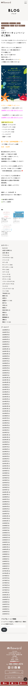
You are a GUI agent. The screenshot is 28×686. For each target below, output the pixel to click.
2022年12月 (5, 435)
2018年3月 (5, 566)
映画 (3, 308)
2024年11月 (5, 380)
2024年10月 (5, 382)
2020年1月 (5, 513)
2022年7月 (5, 447)
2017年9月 (5, 576)
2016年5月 (5, 609)
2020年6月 (5, 502)
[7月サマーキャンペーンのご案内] (6, 214)
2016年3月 (5, 614)
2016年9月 (5, 599)
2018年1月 (4, 568)
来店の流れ (5, 310)
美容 (3, 28)
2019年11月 (5, 518)
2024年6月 (5, 392)
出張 (3, 298)
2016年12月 (5, 595)
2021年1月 (4, 490)
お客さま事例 (6, 250)
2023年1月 (5, 432)
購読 (4, 630)
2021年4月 (5, 482)
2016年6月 (5, 607)
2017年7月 (5, 578)
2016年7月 (5, 604)
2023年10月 (5, 411)
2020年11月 (5, 494)
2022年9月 (5, 442)
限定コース (5, 322)
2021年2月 (5, 487)
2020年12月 (5, 492)
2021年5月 (5, 480)
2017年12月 (5, 571)
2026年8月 (5, 330)
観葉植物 (4, 317)
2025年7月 (5, 361)
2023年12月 (5, 406)
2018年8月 (5, 554)
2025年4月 (5, 368)
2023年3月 (5, 428)
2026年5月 (5, 337)
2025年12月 (5, 349)
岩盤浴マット (21, 25)
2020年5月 (5, 504)
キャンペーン (12, 23)
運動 (3, 319)
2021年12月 (5, 463)
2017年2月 (5, 590)
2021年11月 (5, 466)
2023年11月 (5, 408)
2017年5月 (5, 583)
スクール (4, 272)
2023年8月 (5, 416)
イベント (4, 260)
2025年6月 (5, 363)
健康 (16, 25)
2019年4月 (5, 535)
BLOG (4, 248)
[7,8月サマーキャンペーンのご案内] (6, 228)
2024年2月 (5, 401)
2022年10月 (5, 439)
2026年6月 (5, 334)
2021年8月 (5, 473)
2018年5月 (5, 561)
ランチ (4, 286)
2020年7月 (5, 499)
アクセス (4, 255)
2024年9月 (5, 385)
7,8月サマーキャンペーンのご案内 (6, 232)
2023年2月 (5, 430)
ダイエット (5, 279)
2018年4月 (5, 564)
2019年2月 (5, 540)
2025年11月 (5, 351)
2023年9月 (5, 413)
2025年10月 (5, 354)
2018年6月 (5, 559)
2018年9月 (5, 552)
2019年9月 (5, 523)
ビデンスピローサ (7, 284)
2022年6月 (5, 449)
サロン (18, 23)
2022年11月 (5, 437)
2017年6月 (5, 580)
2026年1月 (5, 346)
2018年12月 (5, 544)
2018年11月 (5, 547)
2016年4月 (5, 611)
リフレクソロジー (7, 288)
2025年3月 (5, 370)
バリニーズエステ (5, 25)
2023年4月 (5, 425)
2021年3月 (5, 485)
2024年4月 (5, 397)
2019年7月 (5, 528)
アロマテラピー (5, 23)
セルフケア (5, 277)
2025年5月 (5, 365)
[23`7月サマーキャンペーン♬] (18, 214)
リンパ (12, 25)
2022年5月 (5, 451)
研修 (3, 312)
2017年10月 (5, 573)
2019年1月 (4, 542)
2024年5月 (5, 394)
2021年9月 (5, 471)
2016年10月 (5, 597)
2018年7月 (5, 556)
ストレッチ (5, 274)
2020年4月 (5, 506)
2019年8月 (5, 525)
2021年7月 (5, 475)
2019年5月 (5, 533)
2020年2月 (5, 511)
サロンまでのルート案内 (14, 677)
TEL (14, 672)
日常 (3, 305)
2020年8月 (5, 497)
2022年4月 (5, 454)
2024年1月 (5, 404)
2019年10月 (5, 521)
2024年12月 (5, 377)
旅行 (3, 303)
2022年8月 (5, 444)
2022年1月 (5, 461)
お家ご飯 (4, 253)
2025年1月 (5, 375)
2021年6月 (5, 478)
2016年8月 (5, 602)
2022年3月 (5, 456)
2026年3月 (5, 342)
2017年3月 (5, 587)
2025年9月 (5, 356)
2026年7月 (5, 332)
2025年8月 (5, 358)
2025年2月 (5, 373)
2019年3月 (5, 537)
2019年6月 (5, 530)
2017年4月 (5, 585)
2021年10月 (5, 468)
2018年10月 (5, 549)
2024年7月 (5, 389)
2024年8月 (5, 387)
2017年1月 (4, 592)
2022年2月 (5, 459)
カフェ (4, 262)
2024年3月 (5, 399)
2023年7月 (5, 418)
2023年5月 (5, 423)
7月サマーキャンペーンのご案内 (6, 218)
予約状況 (4, 293)
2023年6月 (5, 420)
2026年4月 (5, 339)
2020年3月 (5, 509)
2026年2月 (5, 344)
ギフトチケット (6, 267)
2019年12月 (5, 516)
